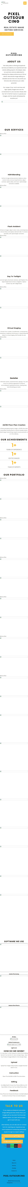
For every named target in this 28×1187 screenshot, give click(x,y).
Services (14, 1165)
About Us (14, 1162)
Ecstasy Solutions (17, 1182)
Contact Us (14, 1170)
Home (14, 1160)
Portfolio (14, 1168)
